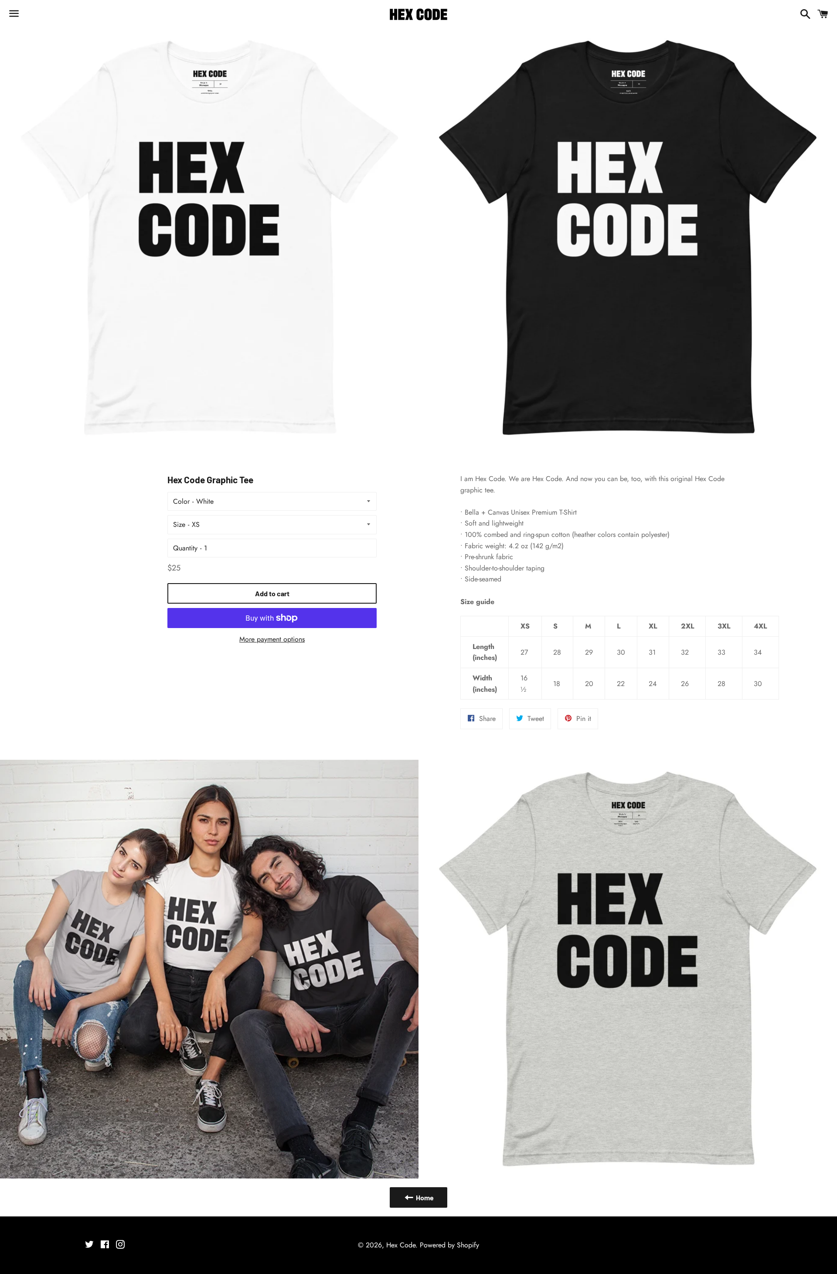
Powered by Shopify (449, 1245)
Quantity (185, 548)
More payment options (272, 639)
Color (181, 501)
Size (179, 524)
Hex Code (400, 1245)
